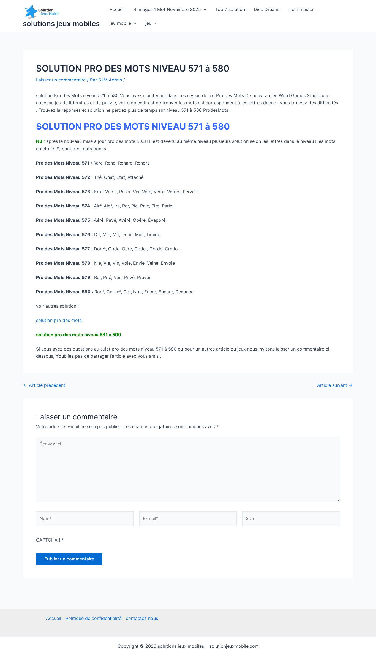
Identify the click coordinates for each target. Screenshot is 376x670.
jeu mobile (120, 23)
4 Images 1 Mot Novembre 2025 (167, 9)
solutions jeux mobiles (61, 23)
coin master (301, 9)
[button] (203, 9)
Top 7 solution (230, 9)
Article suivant (335, 385)
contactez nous (142, 618)
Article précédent (44, 385)
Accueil (117, 9)
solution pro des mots (59, 320)
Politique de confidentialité (93, 618)
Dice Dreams (267, 9)
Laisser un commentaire (61, 80)
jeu (148, 23)
